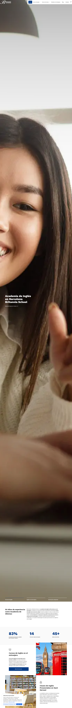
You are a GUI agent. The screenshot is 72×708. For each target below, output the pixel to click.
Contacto (67, 2)
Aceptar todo (19, 704)
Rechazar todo (12, 704)
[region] (13, 700)
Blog (63, 2)
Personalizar (6, 704)
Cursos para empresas (53, 599)
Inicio (30, 2)
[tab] (14, 600)
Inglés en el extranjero (31, 599)
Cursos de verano (45, 2)
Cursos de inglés (36, 2)
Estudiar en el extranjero (55, 2)
